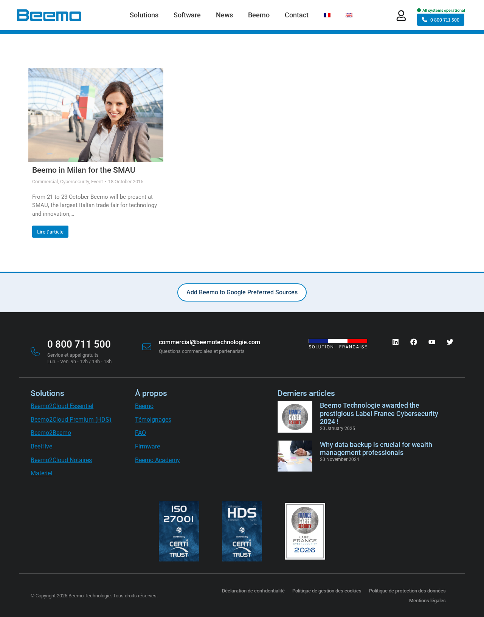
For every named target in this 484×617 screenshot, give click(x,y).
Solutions (47, 393)
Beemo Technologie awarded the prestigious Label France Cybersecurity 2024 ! (379, 413)
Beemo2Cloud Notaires (61, 460)
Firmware (147, 446)
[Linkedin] (395, 342)
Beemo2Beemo (51, 432)
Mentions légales (427, 600)
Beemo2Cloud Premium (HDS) (71, 419)
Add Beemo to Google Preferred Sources (242, 292)
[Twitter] (450, 342)
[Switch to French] (327, 15)
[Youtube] (431, 342)
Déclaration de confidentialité (253, 591)
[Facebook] (413, 342)
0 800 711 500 (444, 19)
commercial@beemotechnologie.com (209, 342)
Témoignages (153, 419)
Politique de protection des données (407, 591)
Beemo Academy (157, 460)
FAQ (140, 432)
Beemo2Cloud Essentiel (62, 406)
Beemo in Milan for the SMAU (83, 170)
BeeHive (41, 446)
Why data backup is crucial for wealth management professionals (376, 449)
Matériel (41, 473)
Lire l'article (50, 231)
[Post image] (95, 115)
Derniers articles (306, 393)
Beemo (144, 406)
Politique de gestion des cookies (326, 591)
